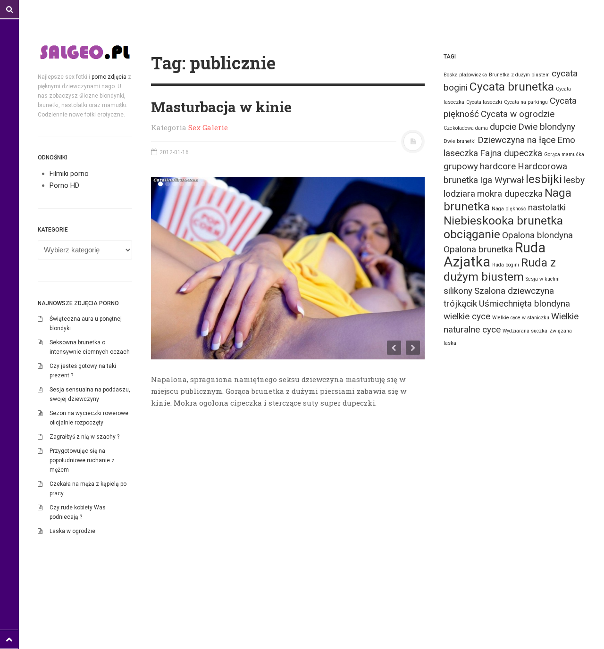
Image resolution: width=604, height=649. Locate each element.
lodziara (459, 193)
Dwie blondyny (546, 126)
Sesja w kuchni (543, 279)
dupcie (503, 126)
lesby (574, 180)
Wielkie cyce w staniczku (520, 318)
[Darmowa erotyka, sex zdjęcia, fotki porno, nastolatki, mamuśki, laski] (85, 52)
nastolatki (547, 207)
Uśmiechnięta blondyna (524, 303)
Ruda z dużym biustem (500, 269)
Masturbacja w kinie (221, 107)
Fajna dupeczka (511, 153)
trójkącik (460, 303)
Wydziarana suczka (525, 331)
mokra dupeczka (510, 193)
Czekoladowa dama (466, 128)
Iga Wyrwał (502, 180)
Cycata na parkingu (526, 102)
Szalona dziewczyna (514, 290)
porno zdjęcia (109, 77)
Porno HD (64, 185)
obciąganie (472, 234)
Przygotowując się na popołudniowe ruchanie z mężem (82, 460)
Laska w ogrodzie (72, 531)
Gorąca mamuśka (564, 154)
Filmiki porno (69, 173)
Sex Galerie (208, 127)
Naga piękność (509, 209)
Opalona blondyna (537, 235)
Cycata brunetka (512, 86)
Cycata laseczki (484, 102)
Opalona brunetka (478, 249)
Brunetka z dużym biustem (519, 75)
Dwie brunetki (460, 141)
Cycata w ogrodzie (517, 113)
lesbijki (544, 179)
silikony (458, 290)
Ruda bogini (505, 265)
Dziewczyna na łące (516, 139)
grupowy (461, 166)
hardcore (498, 166)
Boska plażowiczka (465, 75)
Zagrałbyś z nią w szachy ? (84, 436)
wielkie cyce (467, 316)
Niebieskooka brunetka (503, 220)
